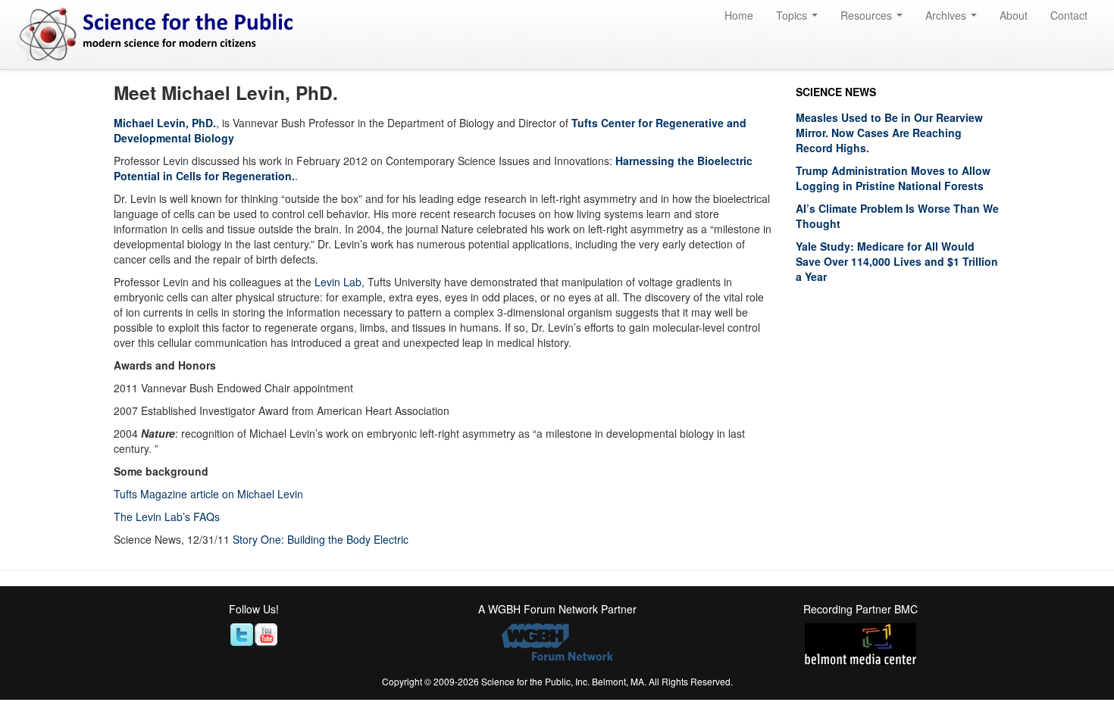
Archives (947, 15)
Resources (867, 15)
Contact (1068, 15)
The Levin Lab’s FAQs (167, 516)
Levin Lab (337, 281)
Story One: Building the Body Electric (320, 539)
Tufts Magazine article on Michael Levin (208, 493)
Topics (793, 15)
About (1014, 15)
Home (738, 15)
